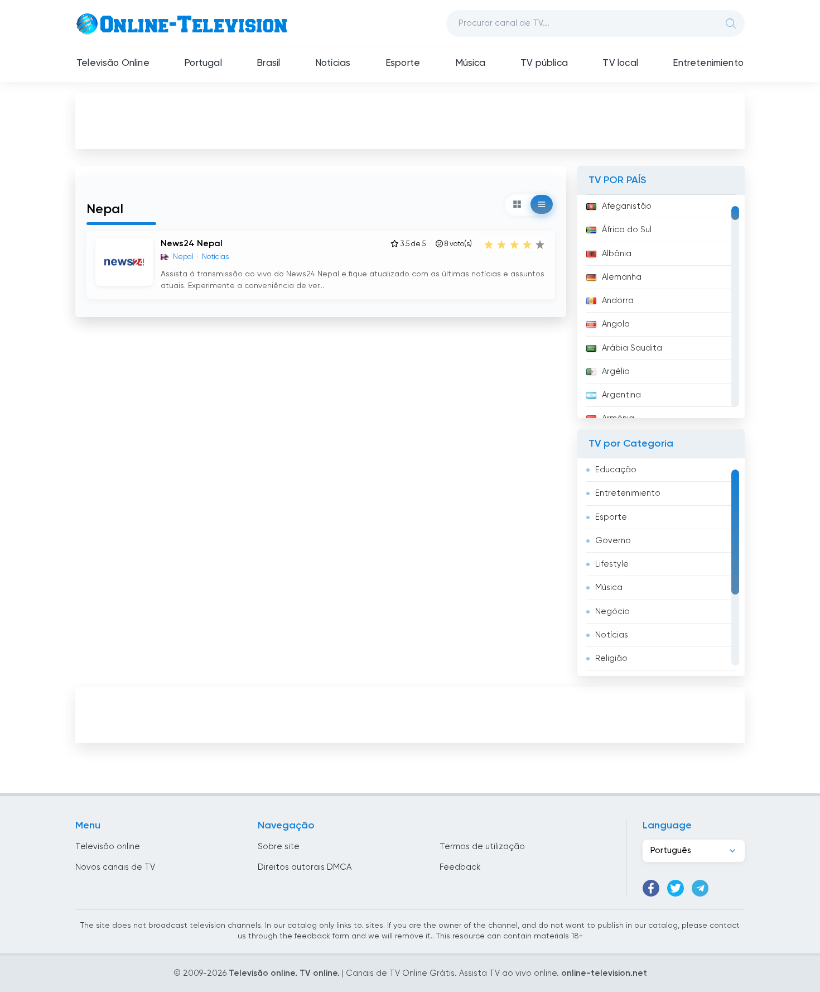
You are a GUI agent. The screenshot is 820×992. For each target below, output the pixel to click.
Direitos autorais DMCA (304, 867)
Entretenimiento (708, 63)
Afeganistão (627, 206)
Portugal (202, 63)
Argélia (616, 371)
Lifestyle (612, 564)
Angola (616, 324)
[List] (541, 204)
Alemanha (621, 277)
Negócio (612, 611)
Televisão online (107, 846)
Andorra (618, 300)
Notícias (332, 63)
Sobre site (279, 846)
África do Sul (627, 230)
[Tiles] (517, 204)
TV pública (544, 63)
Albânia (616, 254)
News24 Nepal (192, 243)
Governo (613, 540)
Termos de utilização (482, 846)
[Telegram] (700, 888)
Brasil (268, 63)
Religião (611, 658)
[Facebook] (651, 888)
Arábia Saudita (632, 348)
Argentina (621, 395)
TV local (620, 63)
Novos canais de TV (115, 867)
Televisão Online (112, 63)
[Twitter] (675, 888)
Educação (615, 470)
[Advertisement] (410, 120)
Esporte (402, 63)
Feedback (460, 867)
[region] (661, 306)
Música (470, 63)
